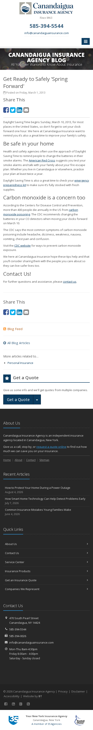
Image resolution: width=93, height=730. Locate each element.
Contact (31, 460)
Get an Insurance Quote (21, 580)
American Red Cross (42, 160)
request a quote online (51, 447)
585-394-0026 (17, 636)
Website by (32, 696)
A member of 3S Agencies (46, 723)
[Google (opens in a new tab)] (21, 704)
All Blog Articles (18, 343)
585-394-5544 (17, 629)
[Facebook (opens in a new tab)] (6, 109)
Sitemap (44, 460)
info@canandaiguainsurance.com (46, 33)
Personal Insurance (20, 363)
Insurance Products (17, 571)
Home (7, 460)
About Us (11, 544)
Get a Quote (18, 399)
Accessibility (11, 696)
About (18, 460)
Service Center (14, 562)
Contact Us (12, 553)
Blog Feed (14, 329)
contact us (69, 282)
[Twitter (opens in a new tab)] (13, 109)
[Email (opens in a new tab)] (26, 109)
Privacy (63, 691)
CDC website (22, 246)
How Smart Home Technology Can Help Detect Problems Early (45, 501)
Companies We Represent (22, 589)
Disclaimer (78, 691)
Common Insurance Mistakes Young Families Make (38, 512)
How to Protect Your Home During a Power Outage (37, 490)
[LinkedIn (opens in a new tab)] (19, 109)
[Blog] (28, 704)
